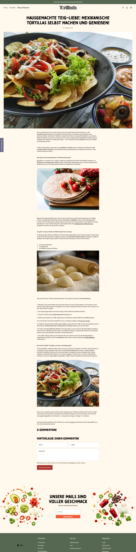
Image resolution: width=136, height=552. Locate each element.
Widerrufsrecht (106, 548)
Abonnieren (68, 516)
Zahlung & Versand (75, 548)
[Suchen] (123, 8)
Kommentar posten (44, 467)
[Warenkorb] (131, 8)
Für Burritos (41, 542)
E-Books (72, 422)
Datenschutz (106, 545)
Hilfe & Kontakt (74, 542)
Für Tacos (41, 548)
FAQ (71, 545)
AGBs (103, 542)
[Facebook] (18, 545)
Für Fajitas (41, 545)
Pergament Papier (84, 321)
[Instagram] (21, 545)
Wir (38, 160)
